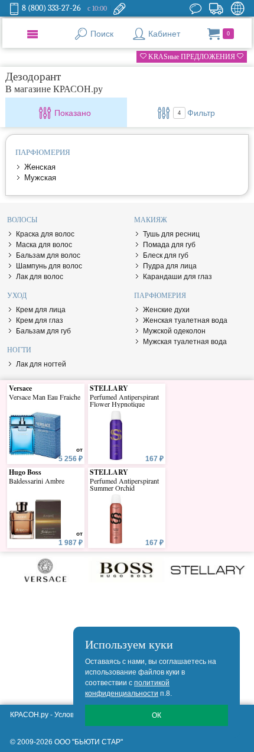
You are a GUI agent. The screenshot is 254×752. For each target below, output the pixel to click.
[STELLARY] (207, 570)
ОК (156, 715)
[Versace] (45, 570)
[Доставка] (216, 8)
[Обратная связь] (119, 8)
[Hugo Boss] (126, 570)
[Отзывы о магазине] (195, 8)
